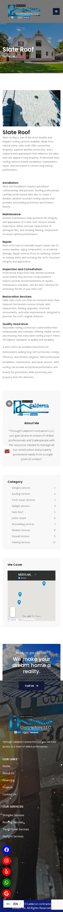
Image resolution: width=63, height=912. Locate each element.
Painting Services (21, 542)
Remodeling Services (23, 524)
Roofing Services (21, 493)
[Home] (24, 11)
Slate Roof (17, 512)
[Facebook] (9, 403)
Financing (9, 780)
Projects (8, 787)
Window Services (21, 530)
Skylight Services (21, 506)
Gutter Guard (19, 518)
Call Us (29, 686)
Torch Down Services (23, 499)
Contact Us (9, 794)
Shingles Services (21, 487)
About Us (8, 773)
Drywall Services (20, 536)
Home (6, 56)
